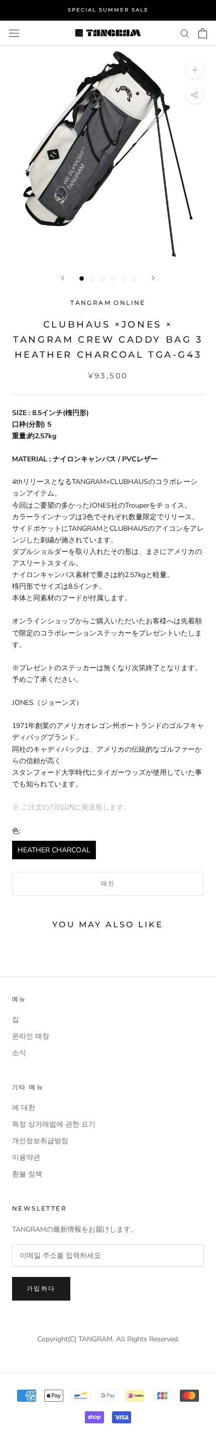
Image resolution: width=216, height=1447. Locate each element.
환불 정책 (27, 1174)
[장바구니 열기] (202, 33)
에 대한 (23, 1107)
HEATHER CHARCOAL (54, 850)
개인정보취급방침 (40, 1141)
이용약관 (26, 1157)
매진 (108, 883)
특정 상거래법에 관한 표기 (53, 1124)
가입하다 (41, 1288)
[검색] (184, 33)
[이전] (62, 278)
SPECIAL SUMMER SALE (108, 10)
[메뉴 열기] (14, 33)
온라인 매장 (30, 1036)
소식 (19, 1053)
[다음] (153, 278)
